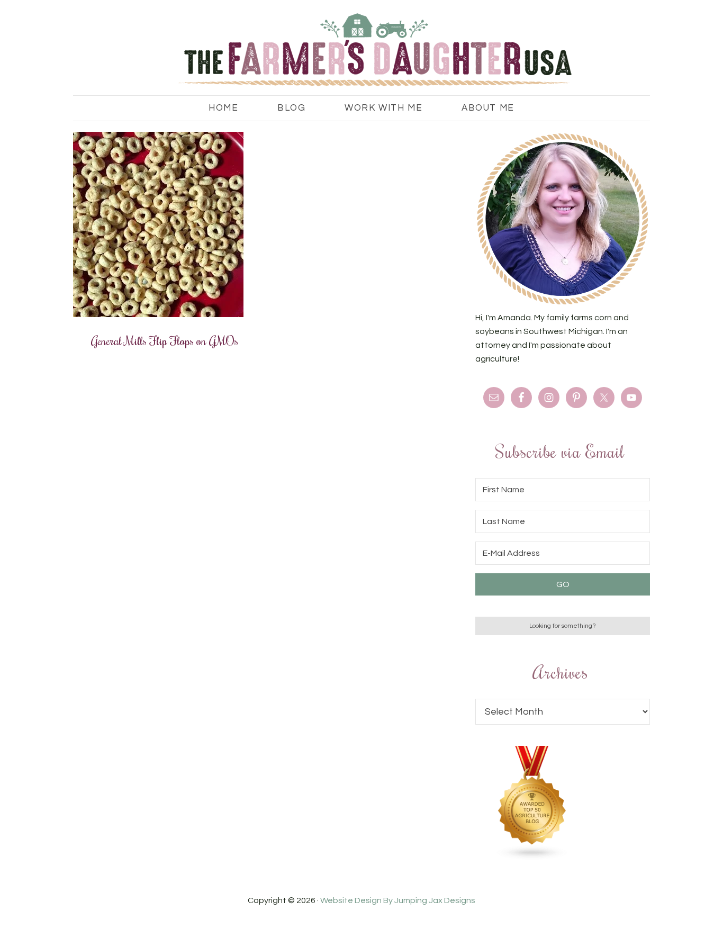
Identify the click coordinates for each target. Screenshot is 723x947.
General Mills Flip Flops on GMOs (164, 340)
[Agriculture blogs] (532, 857)
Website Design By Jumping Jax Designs (397, 900)
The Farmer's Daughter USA (361, 50)
